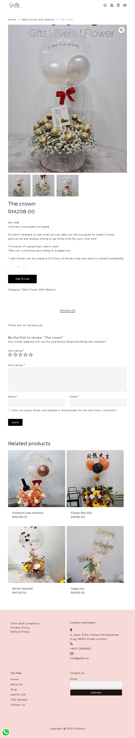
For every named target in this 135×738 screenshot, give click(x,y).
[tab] (68, 310)
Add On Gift (18, 694)
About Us (17, 684)
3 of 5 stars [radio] (20, 355)
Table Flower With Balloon (38, 19)
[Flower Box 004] (95, 478)
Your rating (16, 350)
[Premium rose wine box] (36, 478)
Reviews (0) (67, 310)
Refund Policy (20, 631)
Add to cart (22, 279)
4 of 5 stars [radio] (26, 355)
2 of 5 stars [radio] (15, 355)
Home (12, 19)
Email (74, 396)
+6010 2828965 (80, 648)
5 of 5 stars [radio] (31, 355)
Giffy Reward (19, 699)
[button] (125, 5)
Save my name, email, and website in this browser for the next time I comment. (64, 410)
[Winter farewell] (36, 554)
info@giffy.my (79, 658)
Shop (14, 689)
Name (13, 396)
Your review (16, 365)
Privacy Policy (20, 627)
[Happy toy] (95, 554)
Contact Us (18, 704)
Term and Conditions (25, 623)
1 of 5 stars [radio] (10, 355)
